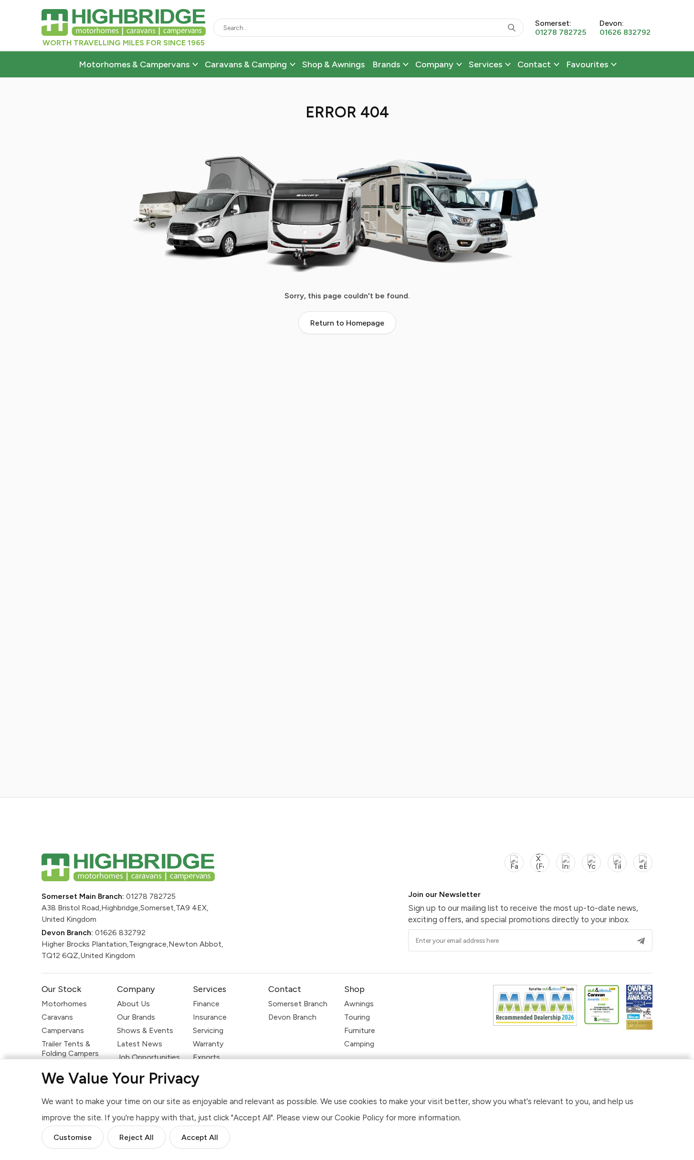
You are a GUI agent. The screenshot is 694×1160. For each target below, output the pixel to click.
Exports (206, 1057)
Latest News (139, 1043)
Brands (386, 64)
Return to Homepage (347, 322)
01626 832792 (120, 932)
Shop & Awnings (333, 64)
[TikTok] (617, 868)
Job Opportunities (148, 1057)
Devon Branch (292, 1017)
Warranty (208, 1043)
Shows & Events (145, 1030)
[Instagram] (565, 868)
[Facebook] (514, 868)
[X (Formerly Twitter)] (539, 868)
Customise (72, 1137)
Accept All (199, 1137)
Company (434, 64)
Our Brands (136, 1017)
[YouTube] (591, 868)
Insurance (210, 1017)
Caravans (57, 1017)
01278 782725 (151, 896)
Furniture (359, 1030)
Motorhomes (64, 1003)
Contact (534, 64)
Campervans (63, 1030)
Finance (206, 1003)
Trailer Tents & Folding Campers (70, 1048)
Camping (359, 1043)
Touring (357, 1017)
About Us (133, 1003)
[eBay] (642, 868)
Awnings (359, 1003)
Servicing (208, 1030)
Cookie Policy (359, 1117)
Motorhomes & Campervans (134, 64)
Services (485, 64)
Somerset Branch (297, 1003)
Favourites (587, 64)
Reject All (136, 1137)
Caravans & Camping (246, 64)
